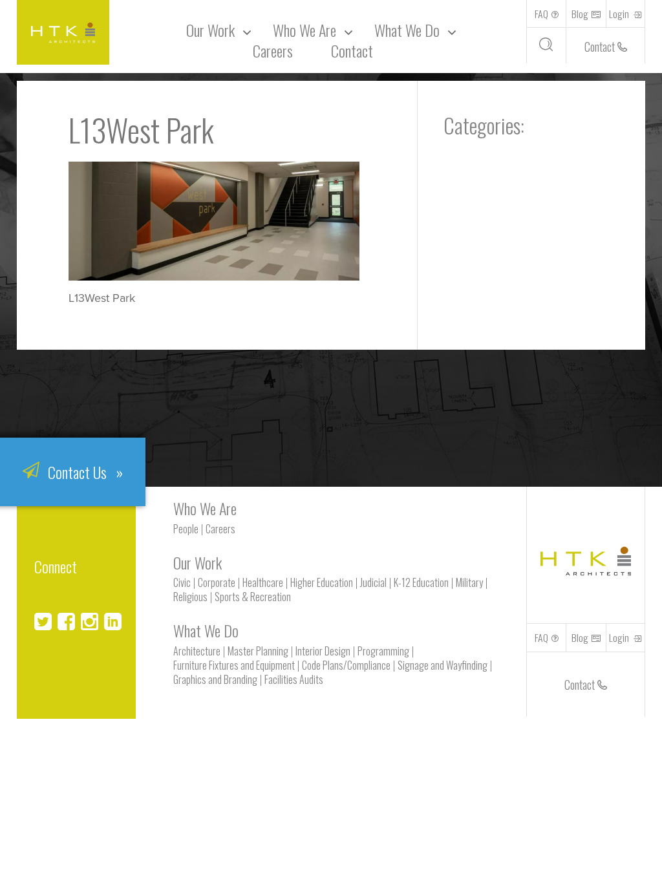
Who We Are (205, 508)
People (185, 529)
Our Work (210, 29)
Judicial (373, 582)
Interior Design (322, 651)
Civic (182, 582)
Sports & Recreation (253, 596)
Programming (383, 651)
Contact (352, 50)
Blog (579, 13)
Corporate (216, 582)
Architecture (196, 651)
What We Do (407, 29)
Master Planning (258, 651)
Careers (273, 50)
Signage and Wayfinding (442, 665)
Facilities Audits (293, 679)
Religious (190, 596)
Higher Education (321, 582)
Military (469, 582)
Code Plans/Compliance (346, 665)
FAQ (541, 13)
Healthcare (262, 582)
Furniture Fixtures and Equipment (234, 665)
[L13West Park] (214, 276)
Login (620, 13)
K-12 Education (421, 582)
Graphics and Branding (215, 679)
